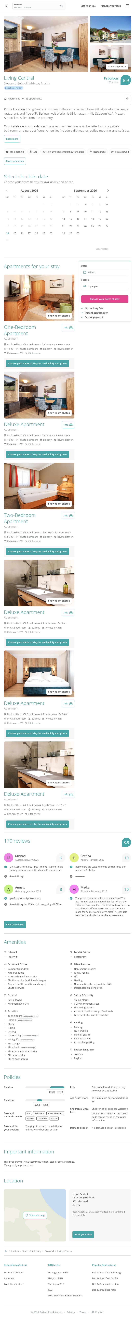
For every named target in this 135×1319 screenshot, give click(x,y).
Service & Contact (13, 1272)
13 (29, 218)
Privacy (71, 1312)
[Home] (6, 1251)
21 (36, 226)
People (85, 279)
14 (36, 218)
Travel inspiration (13, 1284)
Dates (84, 265)
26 (22, 233)
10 (7, 218)
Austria (45, 83)
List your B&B (55, 1278)
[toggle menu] (127, 6)
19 (22, 226)
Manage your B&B (58, 1272)
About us (9, 1278)
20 (29, 226)
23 (51, 226)
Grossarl (9, 83)
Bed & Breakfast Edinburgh (107, 1272)
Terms (83, 1312)
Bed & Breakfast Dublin (105, 1278)
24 (7, 233)
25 (15, 233)
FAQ (50, 1289)
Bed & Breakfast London (105, 1284)
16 (51, 218)
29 (43, 233)
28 (36, 233)
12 (22, 218)
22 (43, 226)
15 (43, 218)
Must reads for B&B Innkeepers (65, 1295)
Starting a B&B (56, 1284)
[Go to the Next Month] (108, 190)
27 (29, 233)
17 (7, 226)
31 (7, 240)
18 (15, 226)
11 (15, 218)
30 (51, 233)
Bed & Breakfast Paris (104, 1289)
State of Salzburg (28, 83)
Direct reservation (13, 87)
